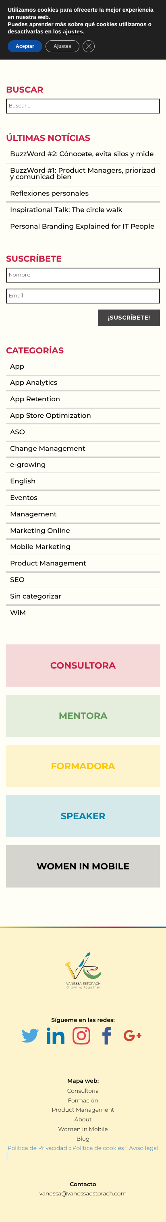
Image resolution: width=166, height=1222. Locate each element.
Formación (83, 1100)
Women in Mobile (83, 1129)
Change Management (47, 449)
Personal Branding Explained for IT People (82, 227)
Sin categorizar (35, 596)
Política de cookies (98, 1148)
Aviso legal (143, 1148)
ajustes (73, 31)
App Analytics (33, 383)
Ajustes (62, 46)
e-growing (28, 465)
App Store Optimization (50, 416)
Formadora (83, 766)
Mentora (83, 715)
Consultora (83, 665)
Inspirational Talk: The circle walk (66, 210)
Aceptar (25, 46)
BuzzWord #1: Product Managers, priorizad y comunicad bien (82, 174)
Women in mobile (83, 866)
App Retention (35, 399)
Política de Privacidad (37, 1148)
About (83, 1119)
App (17, 367)
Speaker (83, 816)
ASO (17, 432)
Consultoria (83, 1090)
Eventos (23, 498)
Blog (83, 1138)
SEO (17, 580)
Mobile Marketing (40, 547)
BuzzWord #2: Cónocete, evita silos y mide (82, 154)
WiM (18, 613)
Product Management (48, 563)
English (22, 481)
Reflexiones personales (49, 194)
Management (33, 514)
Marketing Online (40, 531)
